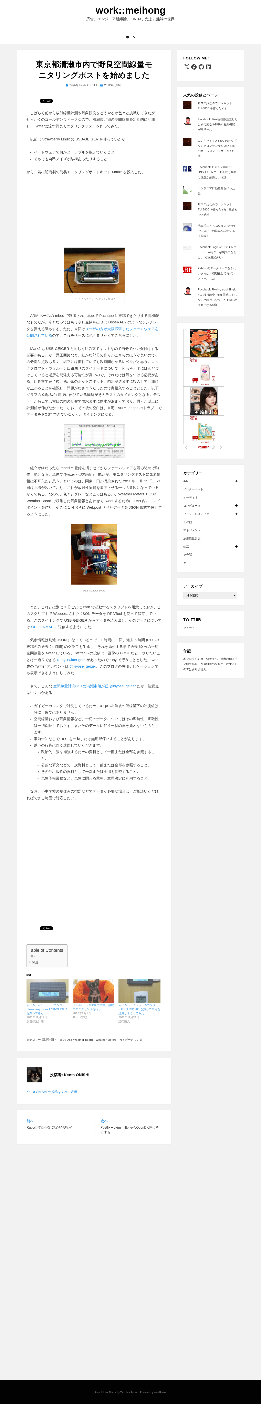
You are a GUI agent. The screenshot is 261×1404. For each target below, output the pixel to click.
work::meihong (131, 10)
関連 (35, 962)
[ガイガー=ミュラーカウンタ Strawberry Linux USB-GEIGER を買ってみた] (48, 991)
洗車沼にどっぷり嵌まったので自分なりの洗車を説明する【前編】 (216, 231)
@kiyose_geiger (83, 666)
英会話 (187, 554)
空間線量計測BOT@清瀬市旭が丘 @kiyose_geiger (94, 686)
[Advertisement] (94, 210)
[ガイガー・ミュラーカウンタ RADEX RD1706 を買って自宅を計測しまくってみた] (139, 991)
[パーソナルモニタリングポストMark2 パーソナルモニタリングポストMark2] (94, 270)
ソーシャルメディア (196, 514)
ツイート (189, 627)
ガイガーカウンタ (130, 1039)
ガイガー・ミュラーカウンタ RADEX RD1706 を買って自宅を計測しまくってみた (139, 1009)
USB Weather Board (80, 1039)
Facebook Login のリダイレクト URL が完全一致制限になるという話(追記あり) (217, 252)
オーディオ (190, 497)
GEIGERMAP (42, 627)
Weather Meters (106, 1039)
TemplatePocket (129, 1392)
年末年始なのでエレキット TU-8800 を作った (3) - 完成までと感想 (217, 209)
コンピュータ (191, 505)
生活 (186, 546)
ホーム (130, 37)
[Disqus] (94, 1201)
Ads (185, 481)
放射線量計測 (191, 538)
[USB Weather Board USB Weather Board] (94, 554)
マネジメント (191, 530)
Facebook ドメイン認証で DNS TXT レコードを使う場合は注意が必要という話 (217, 172)
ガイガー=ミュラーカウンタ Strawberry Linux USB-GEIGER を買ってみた (47, 1009)
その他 (187, 522)
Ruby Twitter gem (71, 660)
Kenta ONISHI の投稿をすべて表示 (52, 1092)
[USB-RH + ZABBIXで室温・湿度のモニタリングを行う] (94, 991)
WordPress (160, 1392)
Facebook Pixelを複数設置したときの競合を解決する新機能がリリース (218, 124)
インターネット (193, 489)
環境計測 (48, 1039)
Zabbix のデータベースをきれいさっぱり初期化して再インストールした (217, 273)
